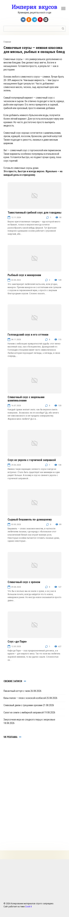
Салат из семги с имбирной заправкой (24, 712)
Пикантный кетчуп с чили (17, 691)
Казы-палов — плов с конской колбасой (25, 698)
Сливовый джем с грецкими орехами (23, 705)
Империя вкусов (34, 6)
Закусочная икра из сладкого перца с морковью (29, 719)
